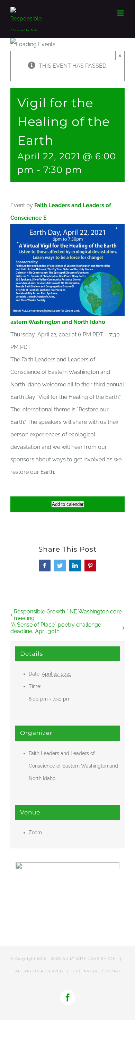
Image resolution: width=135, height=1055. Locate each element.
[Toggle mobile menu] (121, 13)
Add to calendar (67, 504)
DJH (112, 958)
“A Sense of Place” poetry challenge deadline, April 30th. (55, 628)
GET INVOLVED (88, 971)
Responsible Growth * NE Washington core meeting (68, 614)
